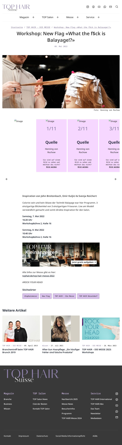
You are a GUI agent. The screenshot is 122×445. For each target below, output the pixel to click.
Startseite (17, 27)
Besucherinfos (68, 408)
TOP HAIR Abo (97, 404)
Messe (69, 17)
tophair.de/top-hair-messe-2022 (38, 275)
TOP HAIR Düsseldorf (88, 296)
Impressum (24, 436)
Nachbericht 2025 (70, 399)
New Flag (46, 296)
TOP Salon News (40, 399)
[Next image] (115, 179)
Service (90, 17)
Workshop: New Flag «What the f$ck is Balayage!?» (82, 27)
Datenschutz (42, 436)
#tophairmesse (30, 296)
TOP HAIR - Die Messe (64, 296)
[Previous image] (6, 179)
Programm (67, 413)
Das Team (95, 408)
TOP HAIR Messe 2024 (72, 418)
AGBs (95, 436)
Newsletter (96, 413)
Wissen (7, 408)
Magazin (24, 17)
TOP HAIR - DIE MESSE (38, 27)
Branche (7, 399)
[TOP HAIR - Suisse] (31, 375)
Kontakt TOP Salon (41, 408)
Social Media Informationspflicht (70, 436)
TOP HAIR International (101, 399)
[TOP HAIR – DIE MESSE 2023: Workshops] (101, 329)
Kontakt (7, 436)
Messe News (67, 404)
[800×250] (61, 255)
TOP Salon (47, 17)
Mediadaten (96, 418)
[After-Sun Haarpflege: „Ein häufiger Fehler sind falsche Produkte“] (61, 329)
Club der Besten (40, 404)
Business (8, 404)
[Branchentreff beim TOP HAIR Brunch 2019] (21, 329)
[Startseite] (16, 7)
